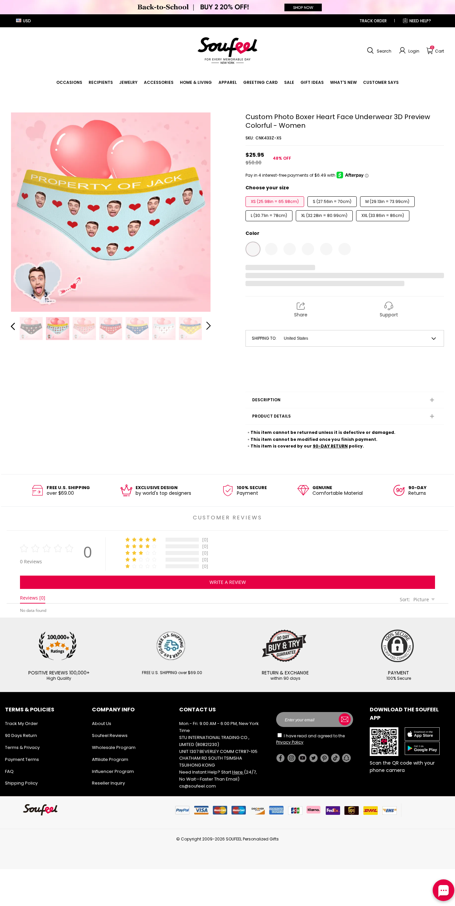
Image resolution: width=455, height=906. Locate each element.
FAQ (9, 771)
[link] (69, 82)
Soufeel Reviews (110, 735)
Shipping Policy (21, 783)
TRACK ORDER (373, 21)
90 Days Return (21, 735)
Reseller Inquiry (108, 783)
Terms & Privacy (22, 747)
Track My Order (21, 723)
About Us (101, 723)
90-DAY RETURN (330, 446)
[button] (378, 51)
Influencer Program (113, 771)
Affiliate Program (110, 759)
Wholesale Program (114, 747)
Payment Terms (22, 759)
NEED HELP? (420, 21)
